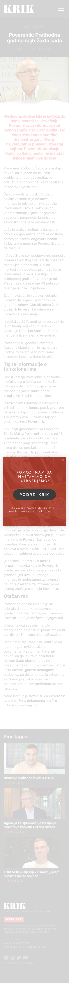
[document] (34, 491)
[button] (63, 460)
